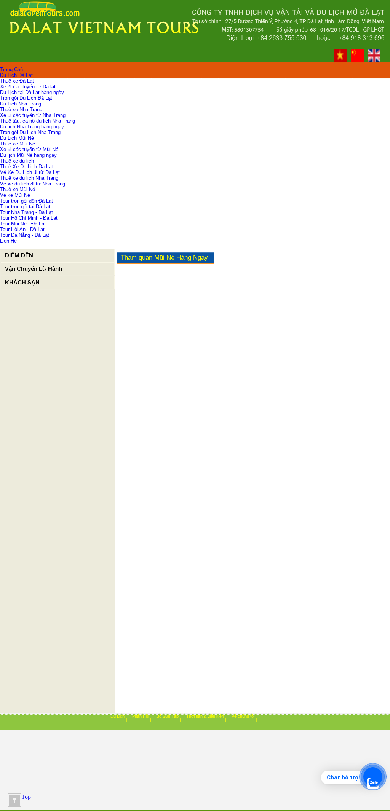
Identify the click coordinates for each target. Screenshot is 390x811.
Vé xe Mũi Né (15, 195)
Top (14, 800)
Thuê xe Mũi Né (17, 144)
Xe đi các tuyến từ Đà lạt (28, 86)
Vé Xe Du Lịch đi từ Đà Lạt (30, 172)
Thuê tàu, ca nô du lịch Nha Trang (37, 121)
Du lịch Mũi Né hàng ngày (28, 155)
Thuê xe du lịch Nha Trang (29, 178)
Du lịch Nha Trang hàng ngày (32, 126)
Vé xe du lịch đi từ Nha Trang (32, 184)
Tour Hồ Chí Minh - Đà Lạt (29, 218)
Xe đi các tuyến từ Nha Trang (33, 115)
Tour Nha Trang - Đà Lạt (26, 212)
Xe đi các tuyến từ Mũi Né (29, 149)
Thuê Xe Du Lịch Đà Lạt (26, 166)
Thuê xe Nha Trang (21, 109)
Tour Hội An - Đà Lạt (22, 229)
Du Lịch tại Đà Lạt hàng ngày (32, 92)
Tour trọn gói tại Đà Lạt (25, 206)
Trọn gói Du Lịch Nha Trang (30, 132)
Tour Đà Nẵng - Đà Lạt (24, 235)
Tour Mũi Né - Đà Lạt (23, 224)
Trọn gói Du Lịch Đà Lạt (26, 98)
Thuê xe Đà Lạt (17, 81)
